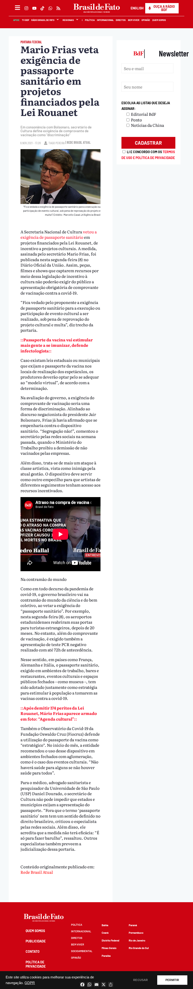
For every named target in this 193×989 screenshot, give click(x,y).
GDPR (29, 983)
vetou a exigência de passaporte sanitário (58, 234)
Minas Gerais (109, 947)
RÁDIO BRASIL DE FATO (42, 20)
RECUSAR (140, 980)
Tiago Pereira (56, 143)
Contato (33, 951)
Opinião (145, 20)
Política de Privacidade (36, 964)
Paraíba (106, 955)
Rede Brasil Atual (36, 872)
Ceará (105, 932)
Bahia (105, 925)
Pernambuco (136, 932)
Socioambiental (81, 951)
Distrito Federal (110, 940)
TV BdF (25, 20)
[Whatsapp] (50, 8)
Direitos (120, 20)
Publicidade (36, 941)
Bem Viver (133, 20)
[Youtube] (34, 8)
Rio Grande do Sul (139, 947)
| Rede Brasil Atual (78, 142)
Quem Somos (159, 20)
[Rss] (58, 8)
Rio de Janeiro (137, 940)
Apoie (16, 20)
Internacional (105, 20)
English (136, 8)
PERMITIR (172, 980)
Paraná (133, 925)
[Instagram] (26, 8)
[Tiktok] (42, 8)
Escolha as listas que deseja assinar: (145, 106)
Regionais (68, 20)
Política (89, 20)
